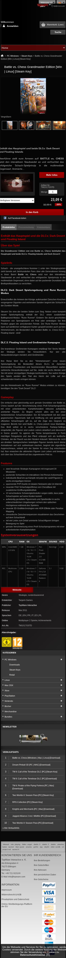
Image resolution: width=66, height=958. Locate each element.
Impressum (7, 890)
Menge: (44, 192)
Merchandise (11, 711)
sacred (11, 847)
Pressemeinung (26, 227)
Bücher (8, 706)
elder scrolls (55, 847)
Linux (7, 680)
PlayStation (10, 696)
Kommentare (43, 227)
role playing (15, 844)
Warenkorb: (55, 24)
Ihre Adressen (40, 870)
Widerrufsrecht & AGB (11, 894)
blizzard (6, 844)
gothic (36, 847)
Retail (12, 675)
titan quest (20, 847)
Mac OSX (9, 685)
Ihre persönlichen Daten (45, 874)
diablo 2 (45, 844)
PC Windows (13, 56)
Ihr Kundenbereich (47, 855)
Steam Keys (26, 56)
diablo (53, 844)
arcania (29, 847)
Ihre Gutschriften (41, 865)
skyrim (46, 847)
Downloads (14, 665)
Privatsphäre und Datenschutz (15, 899)
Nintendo (9, 701)
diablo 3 (37, 844)
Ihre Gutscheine (41, 879)
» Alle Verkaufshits (11, 828)
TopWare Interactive (28, 605)
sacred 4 (15, 849)
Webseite (17, 590)
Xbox (7, 690)
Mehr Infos (51, 175)
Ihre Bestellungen (42, 860)
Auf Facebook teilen (17, 218)
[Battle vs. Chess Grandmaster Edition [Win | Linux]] (9, 129)
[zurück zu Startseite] (2, 56)
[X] (48, 954)
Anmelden (12, 26)
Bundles (8, 717)
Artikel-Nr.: (45, 185)
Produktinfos (9, 227)
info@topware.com (16, 877)
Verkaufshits (11, 752)
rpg (41, 847)
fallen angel (27, 844)
